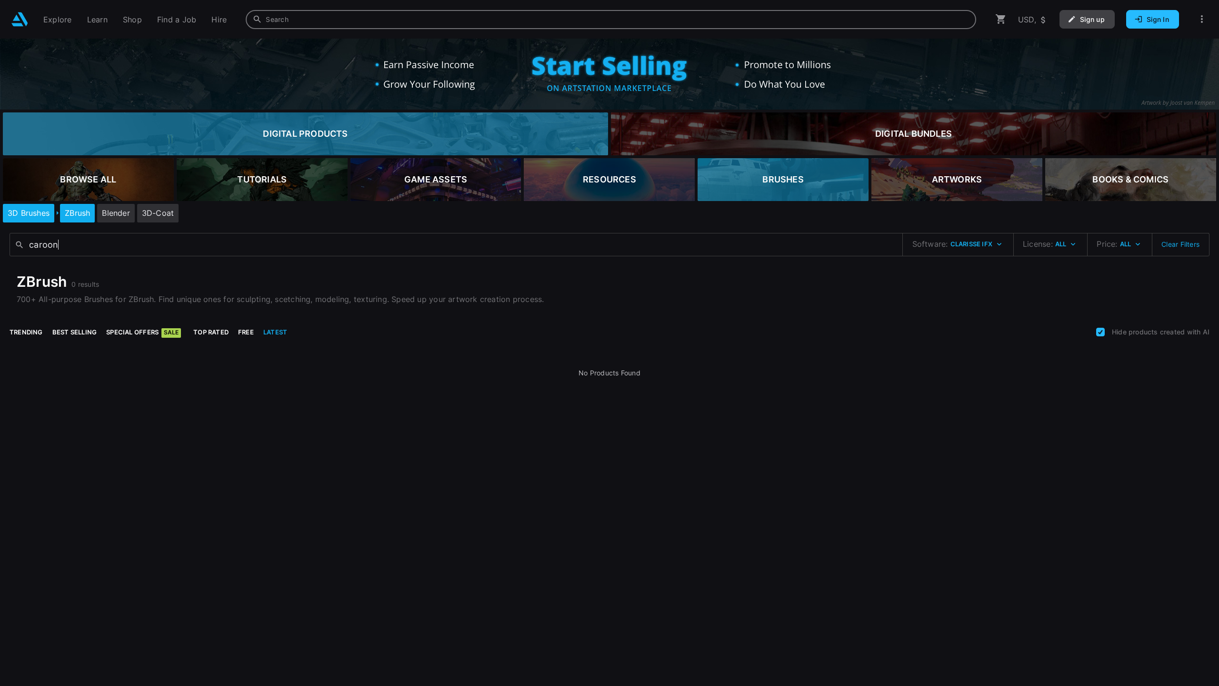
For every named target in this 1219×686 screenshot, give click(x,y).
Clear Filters (1180, 244)
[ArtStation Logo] (19, 19)
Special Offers (142, 332)
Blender (116, 213)
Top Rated (211, 332)
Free (246, 332)
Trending (26, 332)
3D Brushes (29, 213)
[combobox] (611, 19)
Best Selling (74, 332)
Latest (275, 332)
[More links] (1202, 19)
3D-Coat (158, 213)
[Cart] (1001, 19)
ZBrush (77, 213)
